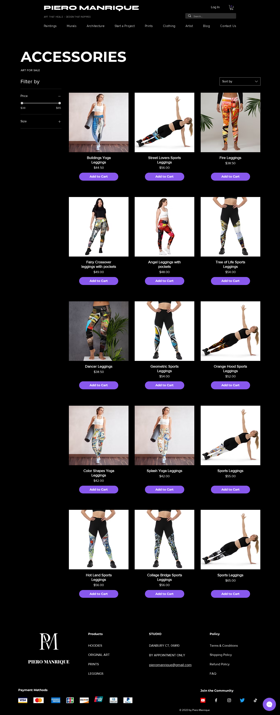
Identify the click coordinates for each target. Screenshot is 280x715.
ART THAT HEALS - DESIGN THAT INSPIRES (67, 16)
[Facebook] (216, 700)
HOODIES (95, 645)
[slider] (21, 103)
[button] (231, 7)
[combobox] (240, 81)
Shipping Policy (221, 654)
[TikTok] (255, 700)
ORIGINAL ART (99, 654)
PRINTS (93, 664)
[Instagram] (229, 700)
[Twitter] (242, 700)
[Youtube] (202, 700)
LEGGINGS (95, 673)
